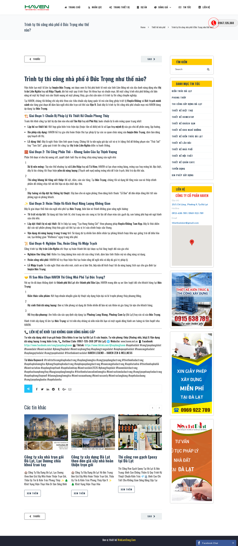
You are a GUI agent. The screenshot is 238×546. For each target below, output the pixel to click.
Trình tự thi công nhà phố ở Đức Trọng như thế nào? (85, 78)
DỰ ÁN (144, 7)
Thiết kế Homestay (183, 117)
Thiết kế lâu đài (181, 142)
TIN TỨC (187, 7)
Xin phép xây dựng (182, 175)
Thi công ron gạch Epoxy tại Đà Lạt (137, 459)
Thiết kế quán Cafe (183, 162)
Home (143, 27)
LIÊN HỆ (206, 7)
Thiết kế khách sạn (183, 123)
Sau (149, 59)
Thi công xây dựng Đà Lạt (187, 104)
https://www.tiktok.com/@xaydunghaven (105, 345)
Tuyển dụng (178, 168)
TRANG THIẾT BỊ (121, 7)
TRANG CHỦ (74, 7)
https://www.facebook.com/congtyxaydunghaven (48, 345)
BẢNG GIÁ (163, 7)
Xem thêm (32, 493)
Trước (36, 59)
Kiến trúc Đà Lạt (182, 91)
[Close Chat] (233, 542)
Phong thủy (179, 97)
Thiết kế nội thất (182, 155)
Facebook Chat (210, 543)
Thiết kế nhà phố (158, 27)
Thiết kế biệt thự (182, 110)
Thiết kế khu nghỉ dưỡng (186, 129)
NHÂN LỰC (97, 7)
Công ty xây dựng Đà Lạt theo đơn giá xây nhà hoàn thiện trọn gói (92, 460)
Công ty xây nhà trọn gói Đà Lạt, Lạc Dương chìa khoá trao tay (44, 460)
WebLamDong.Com (126, 540)
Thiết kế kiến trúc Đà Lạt (187, 136)
